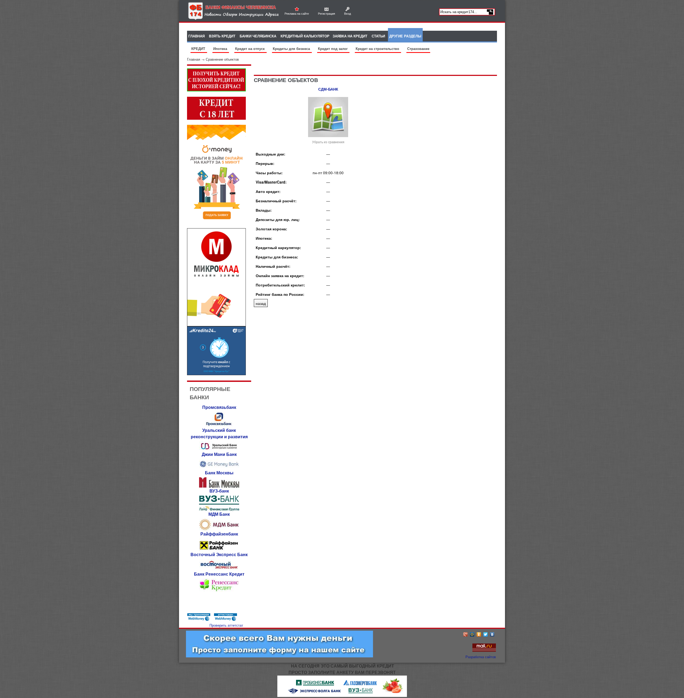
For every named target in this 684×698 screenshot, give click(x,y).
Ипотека (220, 48)
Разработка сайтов (480, 656)
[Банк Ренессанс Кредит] (219, 590)
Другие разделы (405, 35)
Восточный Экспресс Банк (219, 554)
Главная (193, 59)
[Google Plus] (465, 634)
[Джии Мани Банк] (219, 468)
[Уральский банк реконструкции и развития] (219, 449)
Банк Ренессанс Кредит (219, 574)
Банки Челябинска (258, 35)
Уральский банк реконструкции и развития (219, 433)
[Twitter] (485, 634)
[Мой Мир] (472, 634)
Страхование (418, 48)
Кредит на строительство (378, 48)
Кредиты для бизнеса (292, 48)
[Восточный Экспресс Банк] (219, 569)
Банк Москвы (219, 473)
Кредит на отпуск (250, 48)
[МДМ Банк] (219, 529)
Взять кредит (222, 35)
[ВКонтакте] (492, 634)
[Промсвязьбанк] (219, 425)
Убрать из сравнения (328, 141)
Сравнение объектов (222, 59)
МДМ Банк (219, 514)
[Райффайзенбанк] (219, 549)
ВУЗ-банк (219, 491)
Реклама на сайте (297, 13)
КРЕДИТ (198, 48)
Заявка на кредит (350, 35)
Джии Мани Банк (219, 454)
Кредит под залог (333, 48)
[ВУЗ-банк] (219, 509)
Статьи (378, 35)
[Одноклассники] (479, 634)
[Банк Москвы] (219, 486)
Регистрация (326, 13)
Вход (347, 13)
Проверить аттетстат (226, 625)
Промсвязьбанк (219, 407)
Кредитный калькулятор (305, 35)
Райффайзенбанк (219, 534)
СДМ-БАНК (328, 89)
